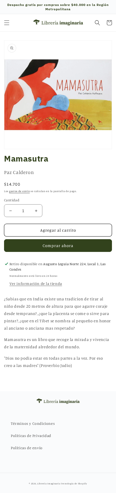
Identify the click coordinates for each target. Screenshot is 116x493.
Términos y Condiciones (33, 423)
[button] (7, 23)
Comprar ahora (58, 245)
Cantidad (11, 200)
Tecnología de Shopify (74, 483)
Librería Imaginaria (48, 483)
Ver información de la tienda (35, 283)
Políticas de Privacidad (31, 435)
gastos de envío (19, 191)
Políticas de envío (27, 447)
